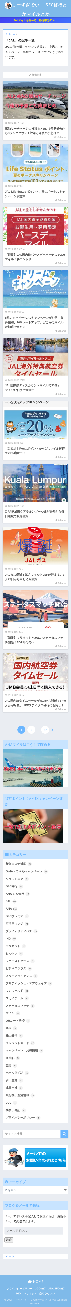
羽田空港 (14, 1080)
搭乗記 (12, 1058)
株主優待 (14, 1035)
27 (45, 730)
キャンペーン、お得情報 (24, 1050)
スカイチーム (16, 998)
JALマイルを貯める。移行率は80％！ (35, 20)
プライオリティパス (21, 931)
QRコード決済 (17, 1020)
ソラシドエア (16, 879)
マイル (12, 1013)
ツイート (8, 1256)
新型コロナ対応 (18, 864)
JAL (11, 901)
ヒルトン (14, 953)
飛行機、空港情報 (20, 1095)
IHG (11, 938)
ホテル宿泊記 (17, 1072)
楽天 (11, 1028)
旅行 (11, 1065)
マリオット (15, 946)
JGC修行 (14, 886)
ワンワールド (17, 990)
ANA (11, 908)
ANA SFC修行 (17, 893)
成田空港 (14, 1087)
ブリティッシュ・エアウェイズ (28, 983)
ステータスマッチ (19, 1005)
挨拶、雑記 (15, 1110)
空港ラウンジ (17, 923)
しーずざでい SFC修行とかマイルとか (39, 9)
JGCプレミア (16, 916)
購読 (9, 1240)
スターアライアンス (21, 976)
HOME (37, 1281)
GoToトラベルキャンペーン (26, 871)
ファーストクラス (19, 961)
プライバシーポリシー (22, 1117)
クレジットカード (20, 1043)
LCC (11, 1102)
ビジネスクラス (18, 968)
